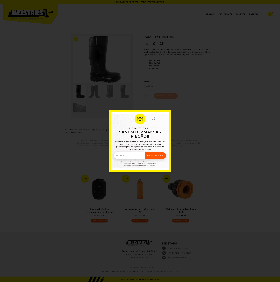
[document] (140, 141)
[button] (153, 118)
